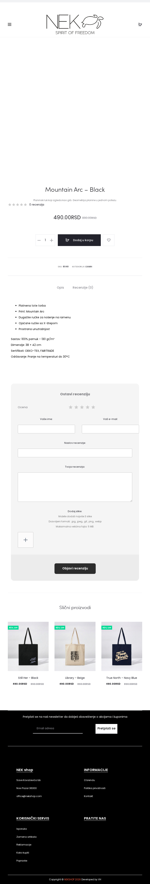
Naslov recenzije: (75, 443)
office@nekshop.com (29, 796)
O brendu (89, 780)
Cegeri (88, 266)
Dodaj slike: (75, 518)
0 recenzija (36, 205)
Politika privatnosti (94, 788)
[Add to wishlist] (108, 240)
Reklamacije (23, 844)
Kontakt (88, 796)
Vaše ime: (46, 419)
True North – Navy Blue (121, 678)
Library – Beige (75, 678)
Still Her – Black (28, 678)
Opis (60, 287)
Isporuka (21, 828)
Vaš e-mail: (110, 419)
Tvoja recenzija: (75, 467)
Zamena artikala (26, 836)
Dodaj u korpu (82, 240)
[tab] (60, 288)
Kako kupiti (22, 852)
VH (99, 879)
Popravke (21, 860)
